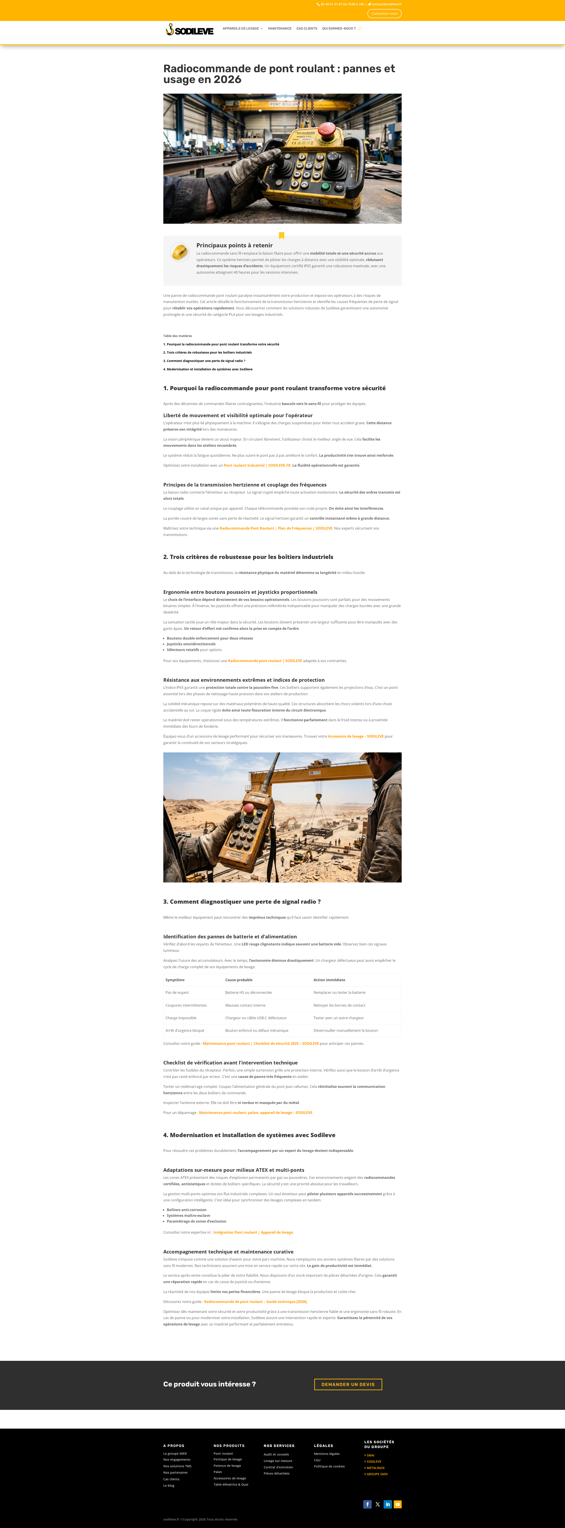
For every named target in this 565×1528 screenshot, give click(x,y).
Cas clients (306, 28)
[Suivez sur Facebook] (367, 1504)
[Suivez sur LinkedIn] (388, 1504)
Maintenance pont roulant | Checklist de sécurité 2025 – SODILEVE (261, 1043)
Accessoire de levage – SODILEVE (356, 736)
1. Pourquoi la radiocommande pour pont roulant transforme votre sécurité (221, 344)
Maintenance (280, 28)
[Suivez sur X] (377, 1504)
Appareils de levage (241, 28)
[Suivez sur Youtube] (398, 1504)
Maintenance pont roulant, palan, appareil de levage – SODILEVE (255, 1112)
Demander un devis (348, 1384)
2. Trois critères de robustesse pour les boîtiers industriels (207, 352)
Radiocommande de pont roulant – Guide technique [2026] (255, 1301)
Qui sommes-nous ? (339, 28)
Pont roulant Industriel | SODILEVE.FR (257, 465)
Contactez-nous (384, 13)
